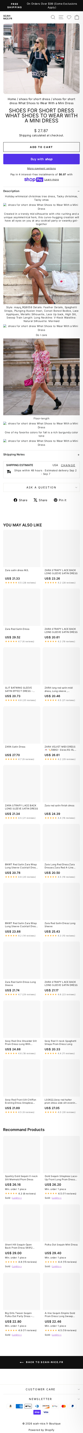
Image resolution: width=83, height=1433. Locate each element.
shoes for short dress (34, 99)
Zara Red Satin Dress (17, 628)
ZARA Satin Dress (15, 746)
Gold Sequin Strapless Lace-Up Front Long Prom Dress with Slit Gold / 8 (61, 1178)
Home (12, 99)
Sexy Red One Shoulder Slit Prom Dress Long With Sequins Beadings (21, 1042)
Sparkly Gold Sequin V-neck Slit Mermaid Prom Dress (21, 1178)
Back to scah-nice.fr (44, 1362)
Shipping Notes (14, 454)
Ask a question (41, 487)
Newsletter (40, 1399)
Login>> (17, 1197)
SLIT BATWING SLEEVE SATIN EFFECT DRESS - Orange (19, 689)
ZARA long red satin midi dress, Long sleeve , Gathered (59, 689)
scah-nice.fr (7, 17)
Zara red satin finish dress (59, 805)
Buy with (42, 159)
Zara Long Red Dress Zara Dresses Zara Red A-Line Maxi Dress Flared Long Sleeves (60, 866)
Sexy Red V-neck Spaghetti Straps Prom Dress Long (60, 1042)
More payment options (41, 168)
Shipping (25, 135)
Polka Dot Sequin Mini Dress (61, 1244)
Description (11, 191)
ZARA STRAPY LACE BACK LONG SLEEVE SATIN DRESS (61, 572)
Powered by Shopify (41, 1429)
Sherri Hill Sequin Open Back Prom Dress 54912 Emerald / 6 (19, 1246)
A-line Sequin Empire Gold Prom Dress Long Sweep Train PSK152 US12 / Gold (60, 1315)
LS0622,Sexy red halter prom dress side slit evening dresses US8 (61, 1101)
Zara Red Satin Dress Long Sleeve (60, 925)
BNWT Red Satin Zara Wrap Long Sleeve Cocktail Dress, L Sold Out (21, 866)
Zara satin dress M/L (17, 570)
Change (68, 465)
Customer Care (40, 1389)
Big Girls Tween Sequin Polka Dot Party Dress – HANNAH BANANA (18, 1315)
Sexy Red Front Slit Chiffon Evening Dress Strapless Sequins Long (20, 1101)
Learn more (51, 179)
